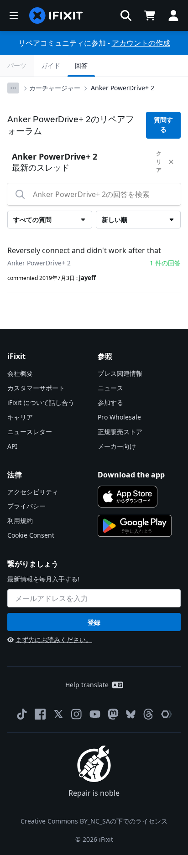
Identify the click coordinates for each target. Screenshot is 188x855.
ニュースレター (29, 431)
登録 (94, 622)
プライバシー (26, 506)
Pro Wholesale (119, 417)
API (12, 446)
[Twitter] (58, 714)
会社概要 (20, 373)
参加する (110, 402)
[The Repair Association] (166, 714)
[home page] (56, 15)
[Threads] (148, 714)
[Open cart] (150, 15)
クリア (159, 162)
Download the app (131, 475)
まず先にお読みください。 (54, 639)
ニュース (110, 387)
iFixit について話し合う (40, 402)
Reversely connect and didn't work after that (84, 250)
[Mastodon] (113, 714)
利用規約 (20, 520)
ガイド (50, 65)
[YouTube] (94, 714)
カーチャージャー (54, 87)
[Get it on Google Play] (135, 526)
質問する (163, 124)
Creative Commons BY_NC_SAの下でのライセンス (94, 821)
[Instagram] (76, 714)
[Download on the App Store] (127, 497)
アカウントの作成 (141, 43)
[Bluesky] (131, 714)
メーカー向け (117, 446)
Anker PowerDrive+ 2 (122, 87)
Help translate (87, 684)
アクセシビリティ (32, 491)
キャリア (20, 417)
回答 (81, 65)
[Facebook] (40, 714)
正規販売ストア (120, 431)
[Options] (13, 88)
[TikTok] (21, 714)
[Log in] (173, 15)
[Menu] (13, 15)
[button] (126, 15)
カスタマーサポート (36, 387)
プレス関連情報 (120, 373)
